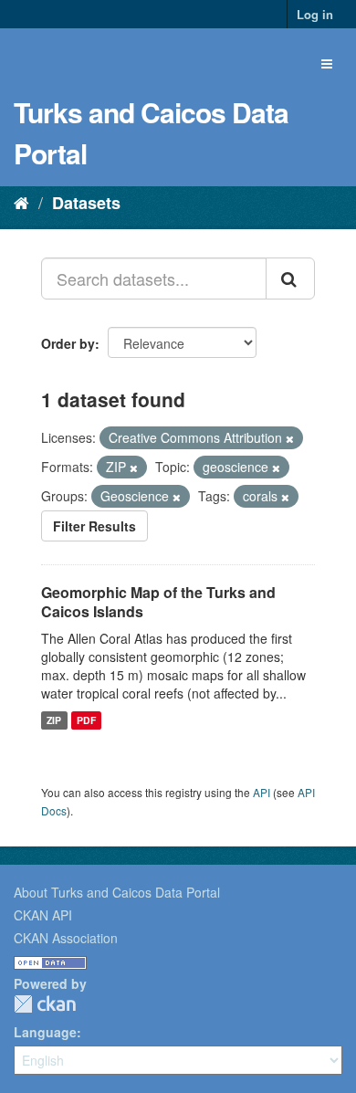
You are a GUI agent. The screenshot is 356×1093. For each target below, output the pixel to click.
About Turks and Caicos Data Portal (117, 892)
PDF (86, 720)
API (261, 792)
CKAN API (43, 915)
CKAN (45, 1004)
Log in (315, 14)
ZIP (54, 720)
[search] (290, 278)
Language (45, 1032)
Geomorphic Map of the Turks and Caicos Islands (158, 602)
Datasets (86, 203)
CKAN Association (66, 938)
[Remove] (290, 438)
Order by (68, 343)
